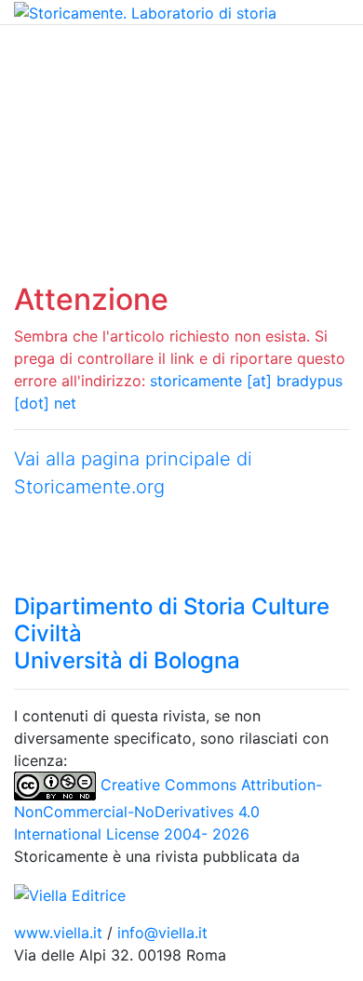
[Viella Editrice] (70, 893)
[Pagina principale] (145, 11)
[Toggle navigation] (41, 51)
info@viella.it (162, 932)
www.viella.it (60, 932)
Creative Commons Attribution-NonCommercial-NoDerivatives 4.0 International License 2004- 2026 (168, 809)
